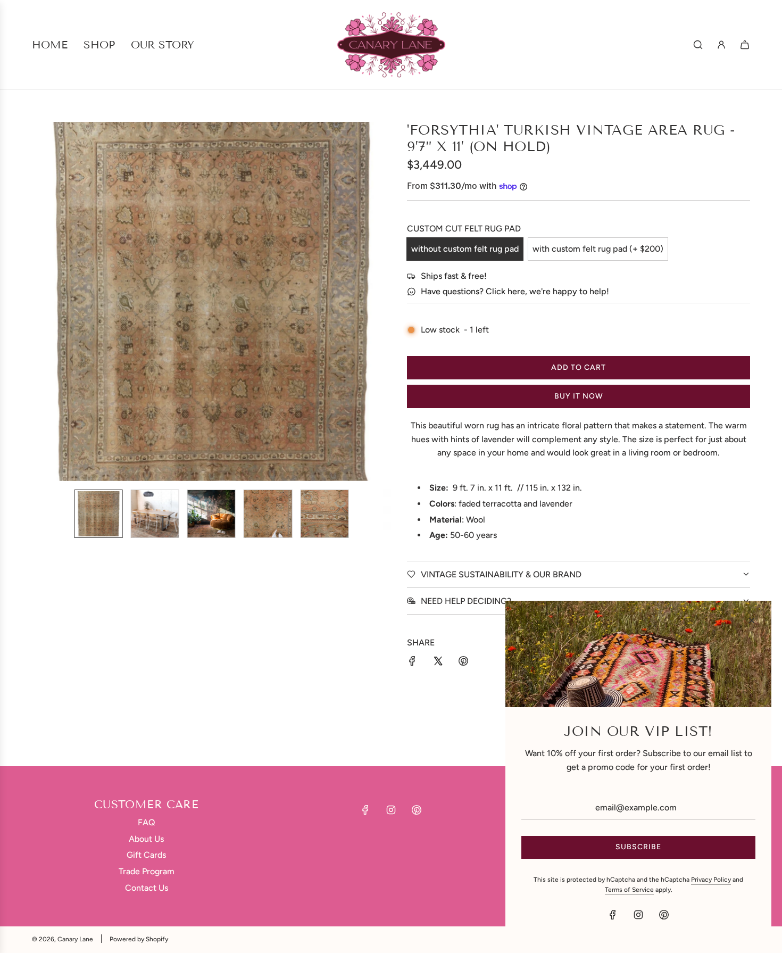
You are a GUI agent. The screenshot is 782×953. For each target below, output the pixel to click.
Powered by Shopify (139, 939)
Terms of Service (629, 889)
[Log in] (721, 44)
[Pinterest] (416, 810)
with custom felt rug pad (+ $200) (598, 249)
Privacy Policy (711, 879)
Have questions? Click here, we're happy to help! (515, 291)
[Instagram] (391, 810)
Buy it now (578, 396)
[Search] (698, 44)
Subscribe (638, 846)
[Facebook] (365, 810)
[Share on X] (438, 663)
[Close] (751, 620)
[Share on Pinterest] (463, 663)
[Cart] (744, 44)
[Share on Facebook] (412, 663)
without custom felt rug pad (465, 249)
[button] (45, 301)
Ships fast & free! (454, 276)
